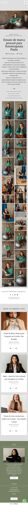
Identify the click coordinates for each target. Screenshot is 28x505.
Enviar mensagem (14, 489)
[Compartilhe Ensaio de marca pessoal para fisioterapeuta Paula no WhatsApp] (12, 294)
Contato (14, 498)
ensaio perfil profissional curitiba (13, 98)
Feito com (14, 503)
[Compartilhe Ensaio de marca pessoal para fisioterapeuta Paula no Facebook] (10, 294)
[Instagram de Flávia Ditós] (14, 494)
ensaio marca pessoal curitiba (13, 91)
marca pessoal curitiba (13, 93)
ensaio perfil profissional (13, 95)
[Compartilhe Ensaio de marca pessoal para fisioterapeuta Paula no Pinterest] (17, 294)
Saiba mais (14, 477)
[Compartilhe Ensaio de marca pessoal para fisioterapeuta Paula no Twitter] (14, 294)
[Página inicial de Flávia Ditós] (4, 4)
